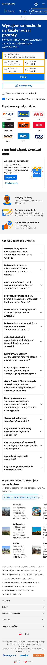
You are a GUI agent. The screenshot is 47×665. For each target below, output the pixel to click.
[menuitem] (9, 11)
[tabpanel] (23, 530)
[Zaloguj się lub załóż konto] (36, 4)
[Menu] (43, 4)
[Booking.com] (8, 4)
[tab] (22, 497)
